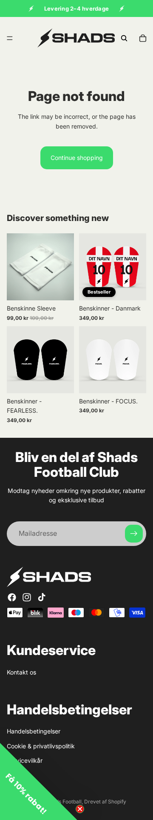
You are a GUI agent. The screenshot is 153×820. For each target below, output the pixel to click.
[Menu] (10, 38)
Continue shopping (77, 157)
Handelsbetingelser (33, 731)
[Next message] (122, 8)
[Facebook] (12, 597)
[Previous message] (31, 8)
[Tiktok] (42, 597)
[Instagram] (27, 597)
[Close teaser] (80, 809)
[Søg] (124, 38)
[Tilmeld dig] (134, 534)
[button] (38, 781)
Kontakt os (21, 672)
